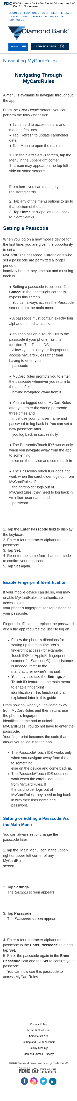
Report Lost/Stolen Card (49, 16)
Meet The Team (60, 13)
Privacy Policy (38, 1024)
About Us (15, 13)
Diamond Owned (19, 16)
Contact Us (16, 20)
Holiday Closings (38, 1048)
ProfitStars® (60, 1063)
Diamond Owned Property (38, 1054)
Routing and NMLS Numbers (38, 1042)
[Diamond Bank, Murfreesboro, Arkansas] (38, 33)
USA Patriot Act (38, 1036)
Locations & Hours (36, 13)
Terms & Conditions (38, 1030)
